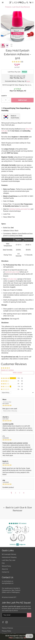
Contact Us (5, 572)
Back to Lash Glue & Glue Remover (18, 509)
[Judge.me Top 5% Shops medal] (13, 537)
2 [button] (15, 493)
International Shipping (9, 557)
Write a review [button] (17, 373)
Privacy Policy (6, 631)
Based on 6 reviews (7, 370)
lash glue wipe (12, 279)
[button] (16, 62)
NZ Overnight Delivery (9, 554)
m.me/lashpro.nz (7, 581)
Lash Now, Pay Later (8, 560)
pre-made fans (25, 209)
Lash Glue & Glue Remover (21, 7)
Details (28, 81)
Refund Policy (6, 566)
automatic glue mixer (12, 272)
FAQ (3, 563)
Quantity (4, 95)
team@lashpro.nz (7, 583)
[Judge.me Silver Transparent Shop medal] (17, 529)
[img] (17, 405)
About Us (5, 569)
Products (8, 7)
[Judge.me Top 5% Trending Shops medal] (21, 537)
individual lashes (14, 209)
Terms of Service (7, 628)
